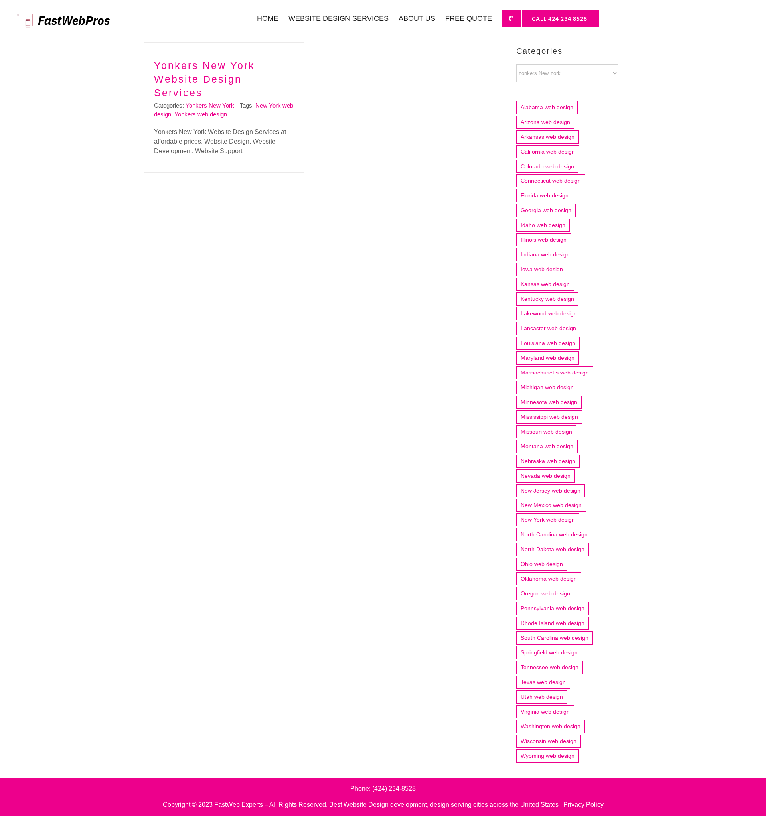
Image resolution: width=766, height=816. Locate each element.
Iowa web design (542, 269)
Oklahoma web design (549, 579)
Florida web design (545, 195)
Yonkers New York (210, 105)
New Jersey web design (550, 490)
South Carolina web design (554, 638)
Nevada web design (546, 476)
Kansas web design (545, 284)
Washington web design (550, 726)
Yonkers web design (200, 114)
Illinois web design (544, 240)
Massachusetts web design (555, 372)
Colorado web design (547, 166)
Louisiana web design (548, 343)
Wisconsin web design (548, 741)
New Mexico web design (551, 505)
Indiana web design (545, 254)
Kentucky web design (547, 299)
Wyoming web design (547, 756)
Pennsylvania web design (552, 608)
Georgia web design (546, 210)
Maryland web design (547, 358)
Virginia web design (545, 711)
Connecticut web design (551, 180)
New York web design (548, 519)
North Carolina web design (554, 534)
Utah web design (542, 697)
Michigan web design (547, 387)
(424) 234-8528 (394, 788)
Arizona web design (545, 122)
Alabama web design (547, 107)
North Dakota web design (552, 549)
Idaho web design (543, 225)
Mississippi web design (549, 417)
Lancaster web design (548, 328)
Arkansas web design (547, 137)
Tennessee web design (549, 667)
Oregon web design (545, 593)
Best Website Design (359, 804)
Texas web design (543, 682)
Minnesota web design (549, 402)
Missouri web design (546, 431)
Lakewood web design (549, 313)
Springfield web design (549, 652)
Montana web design (547, 446)
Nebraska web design (548, 461)
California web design (548, 151)
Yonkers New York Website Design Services (204, 79)
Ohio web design (542, 564)
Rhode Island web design (552, 623)
